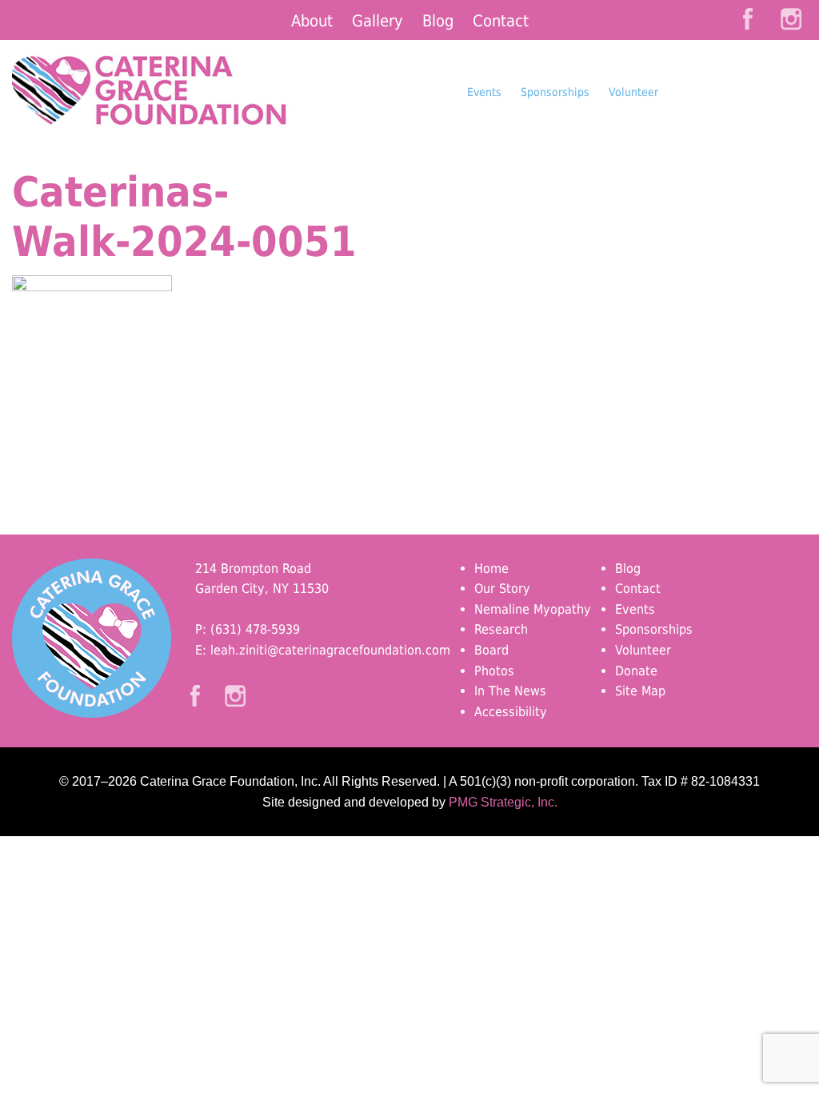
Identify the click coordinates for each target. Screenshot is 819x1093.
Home (491, 568)
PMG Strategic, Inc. (503, 802)
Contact (501, 20)
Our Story (502, 588)
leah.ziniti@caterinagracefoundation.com (330, 650)
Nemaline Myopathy (532, 609)
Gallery (377, 20)
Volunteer (633, 92)
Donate (737, 123)
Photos (494, 671)
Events (484, 92)
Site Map (640, 691)
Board (491, 650)
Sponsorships (555, 92)
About (312, 20)
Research (501, 629)
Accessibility (510, 711)
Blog (437, 20)
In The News (510, 691)
